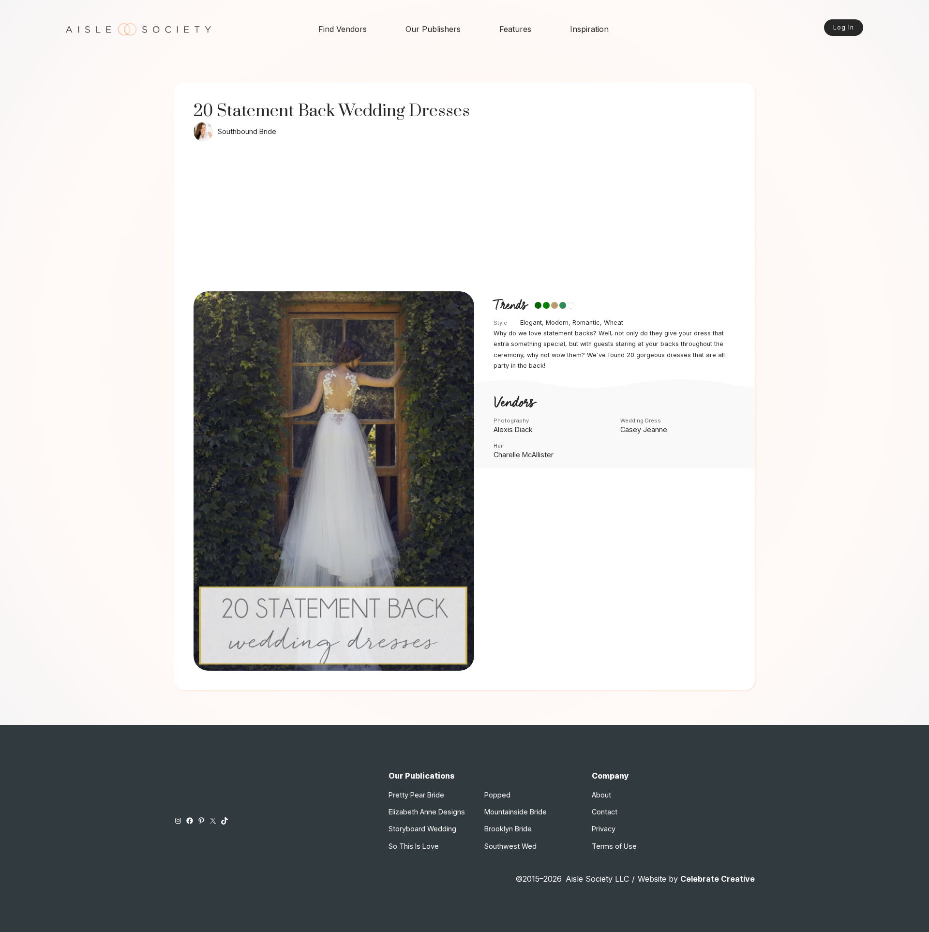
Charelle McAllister (524, 455)
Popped (497, 795)
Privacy (603, 829)
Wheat (613, 322)
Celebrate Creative (717, 879)
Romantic (586, 322)
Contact (604, 812)
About (601, 795)
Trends (510, 306)
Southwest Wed (510, 846)
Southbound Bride (247, 131)
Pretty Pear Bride (416, 795)
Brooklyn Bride (508, 829)
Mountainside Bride (515, 812)
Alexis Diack (513, 429)
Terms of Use (614, 846)
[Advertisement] (464, 218)
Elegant (531, 322)
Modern (557, 322)
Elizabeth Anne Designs (427, 812)
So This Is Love (414, 846)
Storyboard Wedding (422, 829)
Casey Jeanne (643, 429)
